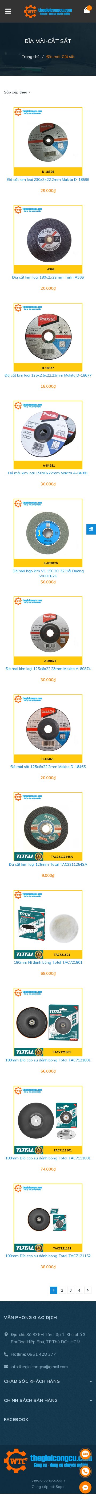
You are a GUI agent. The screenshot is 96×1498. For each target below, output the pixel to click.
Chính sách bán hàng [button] (31, 1400)
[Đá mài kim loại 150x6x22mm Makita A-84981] (48, 435)
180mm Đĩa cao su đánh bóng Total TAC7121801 (48, 1060)
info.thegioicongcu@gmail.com (39, 1366)
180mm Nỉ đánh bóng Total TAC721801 (48, 962)
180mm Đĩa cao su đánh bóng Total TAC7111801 (48, 1158)
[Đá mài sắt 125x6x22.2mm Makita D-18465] (48, 728)
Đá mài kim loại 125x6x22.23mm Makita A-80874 (48, 668)
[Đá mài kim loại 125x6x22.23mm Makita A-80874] (48, 630)
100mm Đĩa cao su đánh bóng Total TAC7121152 (48, 1255)
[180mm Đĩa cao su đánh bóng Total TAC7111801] (48, 1120)
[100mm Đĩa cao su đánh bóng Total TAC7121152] (48, 1218)
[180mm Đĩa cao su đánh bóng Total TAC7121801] (48, 1022)
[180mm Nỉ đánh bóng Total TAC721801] (48, 924)
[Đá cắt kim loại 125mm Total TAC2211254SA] (48, 826)
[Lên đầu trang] (85, 1440)
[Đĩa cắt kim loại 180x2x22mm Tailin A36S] (48, 239)
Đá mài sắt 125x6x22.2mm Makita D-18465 (48, 766)
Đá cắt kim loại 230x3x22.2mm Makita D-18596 (48, 179)
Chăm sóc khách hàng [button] (32, 1381)
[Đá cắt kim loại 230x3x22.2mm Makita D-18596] (48, 141)
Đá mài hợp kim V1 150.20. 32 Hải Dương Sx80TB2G (48, 574)
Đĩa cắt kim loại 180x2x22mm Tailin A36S (48, 277)
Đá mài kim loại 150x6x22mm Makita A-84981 (48, 473)
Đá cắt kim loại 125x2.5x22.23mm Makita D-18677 (48, 375)
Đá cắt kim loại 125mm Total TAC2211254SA (48, 864)
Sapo (60, 1486)
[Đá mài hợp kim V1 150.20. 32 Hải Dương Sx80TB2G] (48, 533)
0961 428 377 (41, 1354)
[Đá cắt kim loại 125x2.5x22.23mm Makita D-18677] (48, 337)
